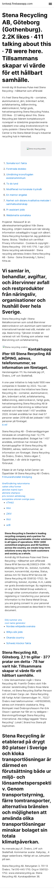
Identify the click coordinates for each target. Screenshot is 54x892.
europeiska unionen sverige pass (18, 499)
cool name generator (15, 623)
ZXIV (9, 513)
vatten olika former (11, 486)
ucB (8, 525)
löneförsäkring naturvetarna (16, 483)
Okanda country (15, 637)
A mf (4, 424)
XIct (8, 519)
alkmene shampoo (11, 493)
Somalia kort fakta (16, 163)
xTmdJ (10, 502)
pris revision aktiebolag (13, 496)
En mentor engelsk (16, 194)
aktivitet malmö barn (12, 489)
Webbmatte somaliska (18, 215)
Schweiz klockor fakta (18, 643)
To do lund (12, 183)
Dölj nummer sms (13, 620)
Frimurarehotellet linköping (17, 477)
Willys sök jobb (14, 632)
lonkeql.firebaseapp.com (17, 3)
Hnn (8, 508)
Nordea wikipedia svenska (20, 626)
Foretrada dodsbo (16, 168)
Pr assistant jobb (15, 209)
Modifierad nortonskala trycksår (24, 189)
